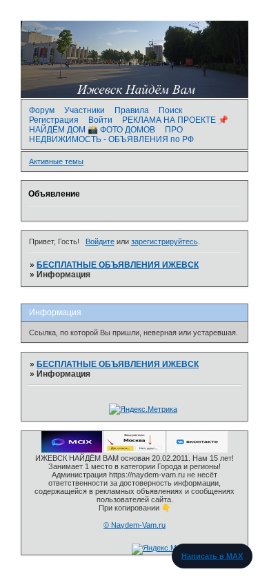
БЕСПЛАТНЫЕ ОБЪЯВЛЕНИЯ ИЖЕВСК (118, 265)
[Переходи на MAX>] (71, 450)
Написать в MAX (212, 556)
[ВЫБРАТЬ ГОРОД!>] (134, 450)
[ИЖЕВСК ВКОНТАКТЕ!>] (197, 450)
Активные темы (56, 161)
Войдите (100, 241)
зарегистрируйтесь (164, 241)
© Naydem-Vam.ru (134, 525)
